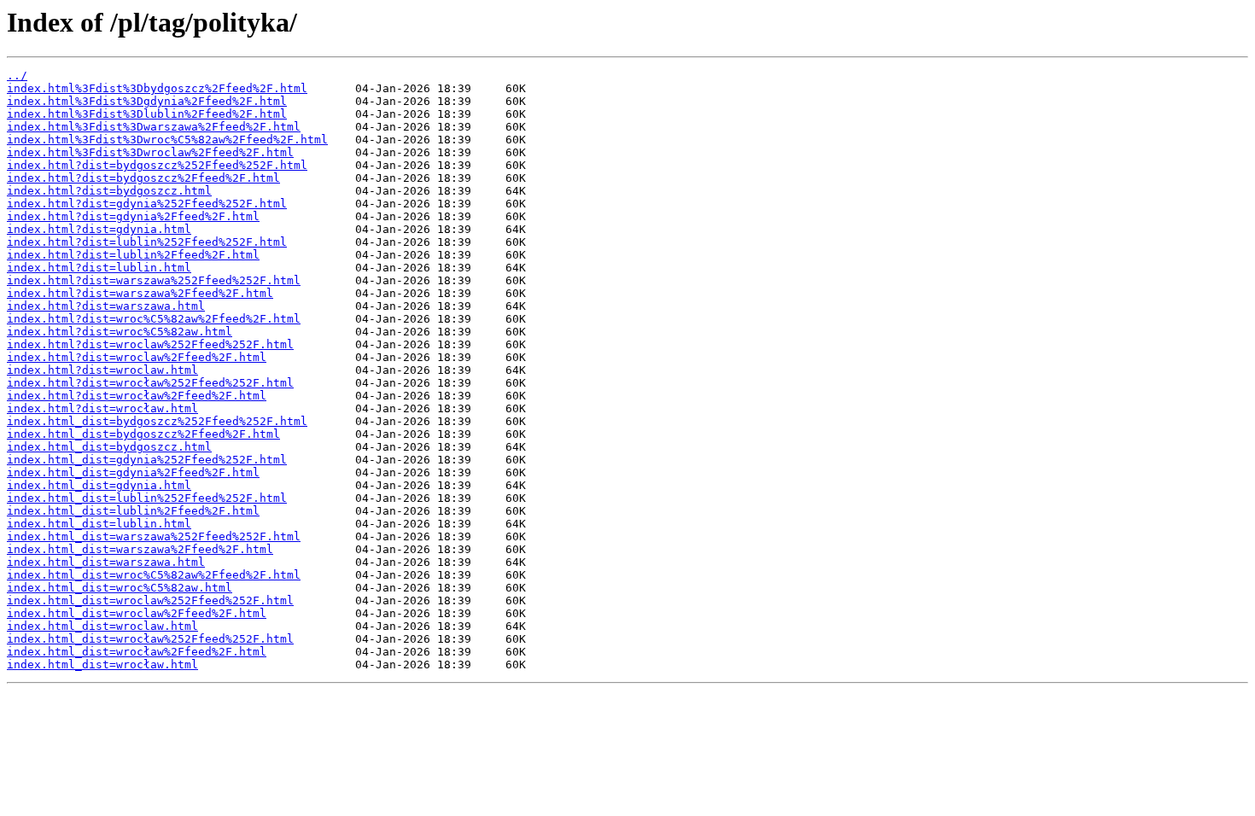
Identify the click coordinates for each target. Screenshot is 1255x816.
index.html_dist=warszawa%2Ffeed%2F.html (140, 549)
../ (17, 75)
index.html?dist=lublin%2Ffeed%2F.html (133, 254)
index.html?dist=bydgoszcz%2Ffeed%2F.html (143, 178)
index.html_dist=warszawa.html (106, 562)
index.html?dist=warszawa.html (106, 306)
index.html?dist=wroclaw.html (102, 370)
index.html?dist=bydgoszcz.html (109, 190)
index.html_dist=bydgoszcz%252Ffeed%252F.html (157, 421)
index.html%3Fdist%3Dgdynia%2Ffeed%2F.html (147, 101)
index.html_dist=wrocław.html (102, 664)
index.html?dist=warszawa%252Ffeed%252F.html (154, 280)
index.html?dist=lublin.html (99, 267)
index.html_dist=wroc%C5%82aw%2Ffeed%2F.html (154, 574)
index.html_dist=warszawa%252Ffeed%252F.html (154, 536)
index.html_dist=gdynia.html (99, 485)
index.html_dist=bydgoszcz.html (109, 446)
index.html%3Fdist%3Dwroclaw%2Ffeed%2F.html (150, 152)
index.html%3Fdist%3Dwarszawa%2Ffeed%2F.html (154, 126)
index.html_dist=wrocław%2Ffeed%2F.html (136, 651)
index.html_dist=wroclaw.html (102, 626)
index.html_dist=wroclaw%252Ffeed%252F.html (150, 600)
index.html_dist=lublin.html (99, 523)
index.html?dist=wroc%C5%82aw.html (119, 331)
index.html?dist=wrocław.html (102, 408)
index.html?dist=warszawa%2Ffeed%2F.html (140, 293)
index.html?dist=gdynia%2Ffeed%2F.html (133, 216)
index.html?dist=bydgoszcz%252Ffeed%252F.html (157, 165)
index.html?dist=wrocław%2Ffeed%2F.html (136, 395)
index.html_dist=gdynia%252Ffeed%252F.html (147, 459)
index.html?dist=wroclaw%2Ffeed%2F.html (136, 357)
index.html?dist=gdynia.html (99, 229)
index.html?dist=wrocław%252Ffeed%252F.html (150, 382)
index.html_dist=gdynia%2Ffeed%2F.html (133, 472)
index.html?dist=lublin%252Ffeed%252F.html (147, 242)
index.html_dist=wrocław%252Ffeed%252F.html (150, 638)
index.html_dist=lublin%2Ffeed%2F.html (133, 510)
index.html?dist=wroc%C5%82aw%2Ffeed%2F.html (154, 318)
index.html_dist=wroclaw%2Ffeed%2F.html (136, 613)
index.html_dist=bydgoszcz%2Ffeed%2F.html (143, 434)
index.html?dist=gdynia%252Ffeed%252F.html (147, 203)
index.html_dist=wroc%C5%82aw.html (119, 587)
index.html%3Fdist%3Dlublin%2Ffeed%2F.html (147, 114)
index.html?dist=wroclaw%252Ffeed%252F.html (150, 344)
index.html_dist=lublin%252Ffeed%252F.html (147, 498)
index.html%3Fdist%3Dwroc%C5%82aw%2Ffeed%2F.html (167, 139)
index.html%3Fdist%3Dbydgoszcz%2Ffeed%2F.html (157, 88)
